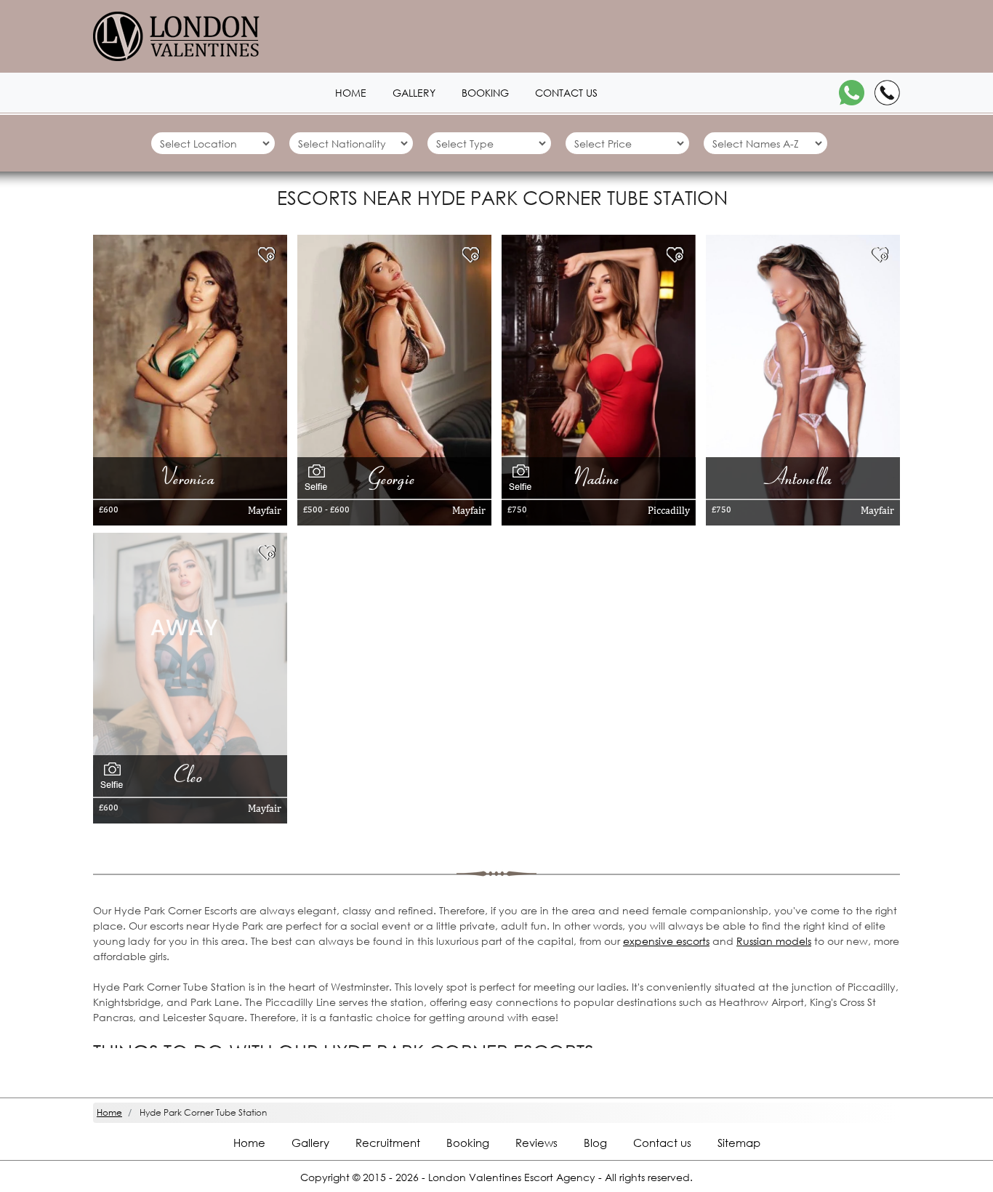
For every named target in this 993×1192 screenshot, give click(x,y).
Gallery (414, 93)
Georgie (394, 477)
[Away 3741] (184, 626)
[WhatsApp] (851, 92)
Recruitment (387, 1142)
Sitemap (738, 1142)
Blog (595, 1142)
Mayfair (264, 510)
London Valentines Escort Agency (511, 1177)
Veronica (189, 477)
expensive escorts (666, 941)
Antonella (803, 477)
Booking (485, 93)
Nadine (598, 477)
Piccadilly (669, 510)
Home (350, 93)
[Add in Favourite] (270, 255)
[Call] (887, 92)
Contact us (566, 93)
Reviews (536, 1142)
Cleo (190, 775)
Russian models (773, 941)
